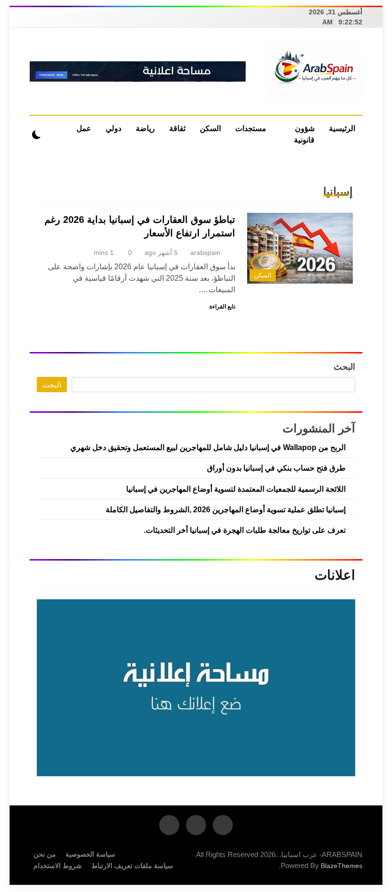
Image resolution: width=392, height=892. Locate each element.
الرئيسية (342, 128)
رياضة (145, 128)
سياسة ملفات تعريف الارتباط (132, 866)
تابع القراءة (222, 307)
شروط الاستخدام (57, 866)
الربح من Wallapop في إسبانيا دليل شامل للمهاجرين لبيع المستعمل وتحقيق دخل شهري (208, 447)
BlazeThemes (341, 866)
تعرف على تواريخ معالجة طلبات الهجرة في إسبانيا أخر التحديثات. (245, 530)
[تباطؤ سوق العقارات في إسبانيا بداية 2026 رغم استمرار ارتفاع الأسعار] (300, 248)
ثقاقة (177, 128)
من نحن (44, 854)
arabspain (205, 252)
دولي (113, 128)
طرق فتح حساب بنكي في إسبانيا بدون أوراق (276, 467)
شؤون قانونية (304, 134)
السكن (210, 128)
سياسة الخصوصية (90, 854)
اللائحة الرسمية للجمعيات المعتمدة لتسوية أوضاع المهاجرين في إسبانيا (236, 489)
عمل (83, 128)
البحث (344, 367)
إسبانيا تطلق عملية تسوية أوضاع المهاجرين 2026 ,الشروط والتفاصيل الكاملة (226, 509)
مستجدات (250, 128)
